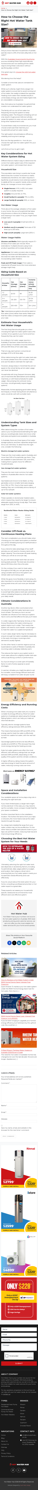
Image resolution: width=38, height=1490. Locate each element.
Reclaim (23, 1420)
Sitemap (4, 1447)
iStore (22, 1413)
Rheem (22, 1404)
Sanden (22, 1410)
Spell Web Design (25, 1485)
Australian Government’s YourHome (21, 59)
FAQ (2, 1450)
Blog (2, 1438)
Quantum (23, 1423)
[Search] (31, 2)
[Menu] (34, 2)
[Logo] (11, 3)
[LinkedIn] (19, 943)
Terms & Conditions (7, 1456)
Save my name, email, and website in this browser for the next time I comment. (16, 1129)
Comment (5, 1083)
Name (4, 1105)
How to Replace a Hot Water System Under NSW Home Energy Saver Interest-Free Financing (17, 982)
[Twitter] (14, 943)
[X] (18, 1470)
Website (4, 1119)
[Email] (28, 943)
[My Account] (28, 2)
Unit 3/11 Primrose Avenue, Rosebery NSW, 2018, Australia (29, 1442)
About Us (4, 1441)
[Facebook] (13, 1470)
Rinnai (22, 1407)
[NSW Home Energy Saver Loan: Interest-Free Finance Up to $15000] (19, 1004)
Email (3, 1112)
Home (3, 8)
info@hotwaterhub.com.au (29, 1436)
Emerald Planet (25, 1426)
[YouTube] (24, 1470)
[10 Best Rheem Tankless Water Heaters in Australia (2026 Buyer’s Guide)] (19, 1038)
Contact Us (5, 1444)
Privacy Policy (6, 1453)
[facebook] (9, 943)
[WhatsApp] (24, 943)
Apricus (22, 1417)
